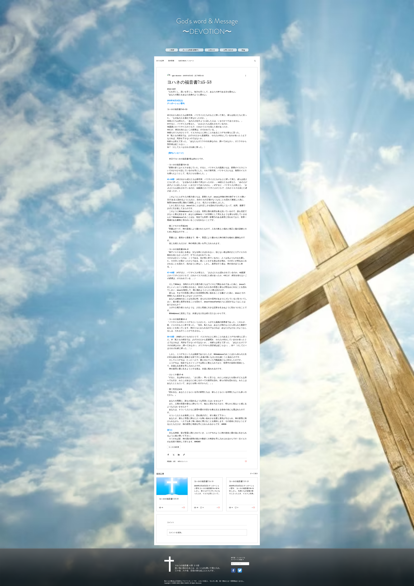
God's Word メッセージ (186, 61)
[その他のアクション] (245, 75)
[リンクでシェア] (184, 455)
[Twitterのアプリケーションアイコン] (240, 570)
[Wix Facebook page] (233, 570)
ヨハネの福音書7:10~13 (239, 481)
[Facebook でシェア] (168, 455)
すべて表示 (254, 473)
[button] (255, 61)
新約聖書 (171, 61)
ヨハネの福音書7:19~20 (169, 499)
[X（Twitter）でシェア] (173, 455)
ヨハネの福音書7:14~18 (203, 481)
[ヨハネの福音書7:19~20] (172, 486)
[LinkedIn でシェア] (179, 455)
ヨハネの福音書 (174, 447)
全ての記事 (160, 61)
